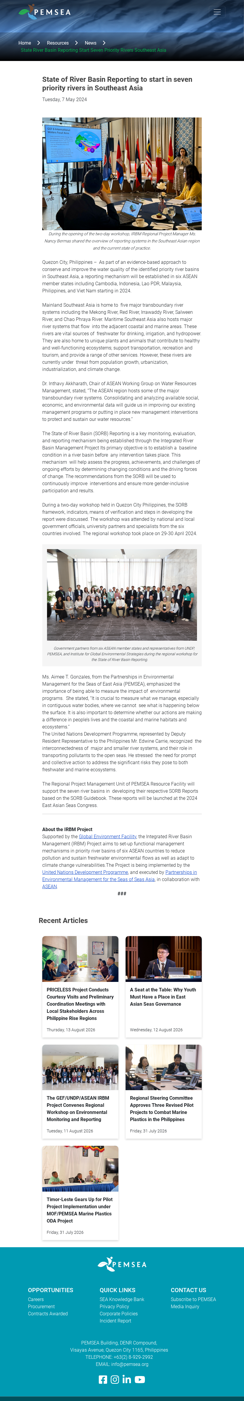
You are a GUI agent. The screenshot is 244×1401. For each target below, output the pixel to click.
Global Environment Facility (107, 836)
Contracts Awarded (48, 1314)
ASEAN (49, 886)
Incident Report (115, 1321)
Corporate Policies (119, 1314)
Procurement (41, 1306)
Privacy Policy (114, 1306)
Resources (58, 43)
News (90, 43)
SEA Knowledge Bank (122, 1299)
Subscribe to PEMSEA (193, 1299)
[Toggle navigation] (217, 12)
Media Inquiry (185, 1306)
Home (24, 43)
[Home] (46, 12)
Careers (36, 1299)
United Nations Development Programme (85, 872)
